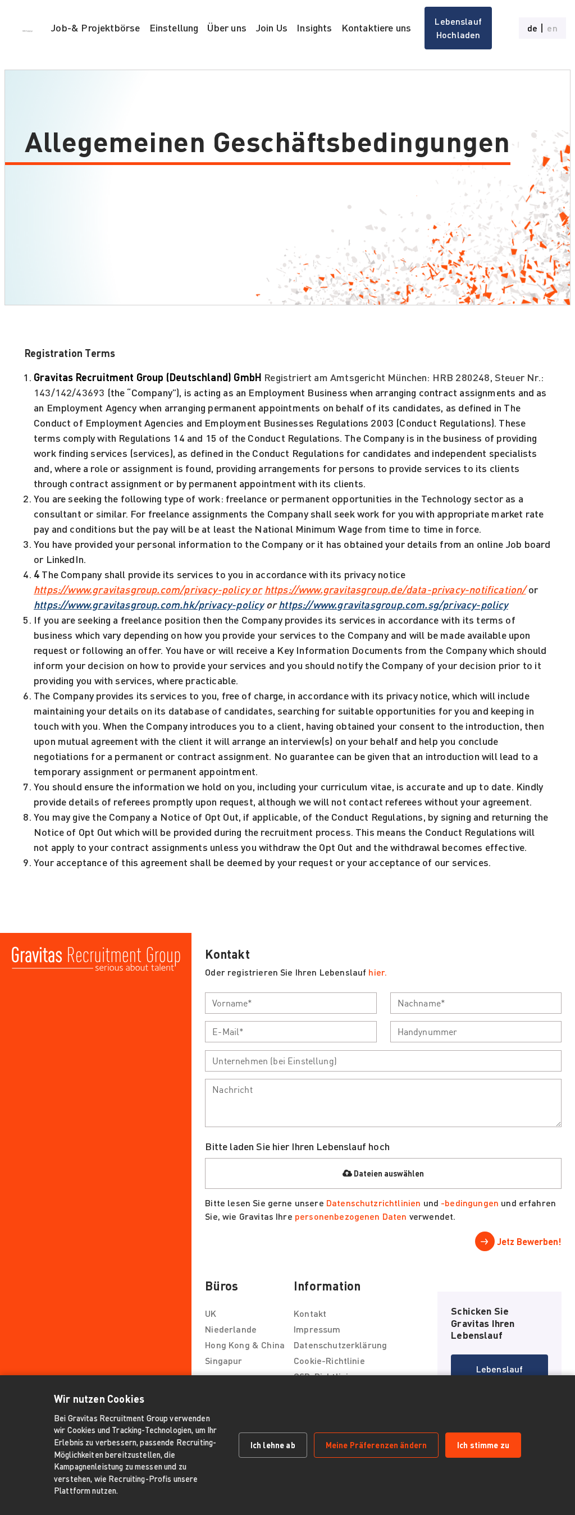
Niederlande (231, 1329)
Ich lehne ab (272, 1445)
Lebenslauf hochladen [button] (458, 28)
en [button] (552, 28)
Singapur (223, 1360)
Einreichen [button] (518, 1241)
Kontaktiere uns (376, 27)
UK (210, 1313)
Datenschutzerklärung (340, 1344)
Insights (314, 27)
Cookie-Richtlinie (329, 1360)
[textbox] (290, 1003)
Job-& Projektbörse (95, 27)
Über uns (226, 27)
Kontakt (310, 1313)
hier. (377, 972)
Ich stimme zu (483, 1445)
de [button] (532, 28)
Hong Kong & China (245, 1344)
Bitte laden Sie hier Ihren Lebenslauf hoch (297, 1146)
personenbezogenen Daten (351, 1216)
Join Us (271, 27)
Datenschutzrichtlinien (373, 1202)
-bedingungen (470, 1202)
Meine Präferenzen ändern (376, 1445)
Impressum (317, 1329)
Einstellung (174, 27)
